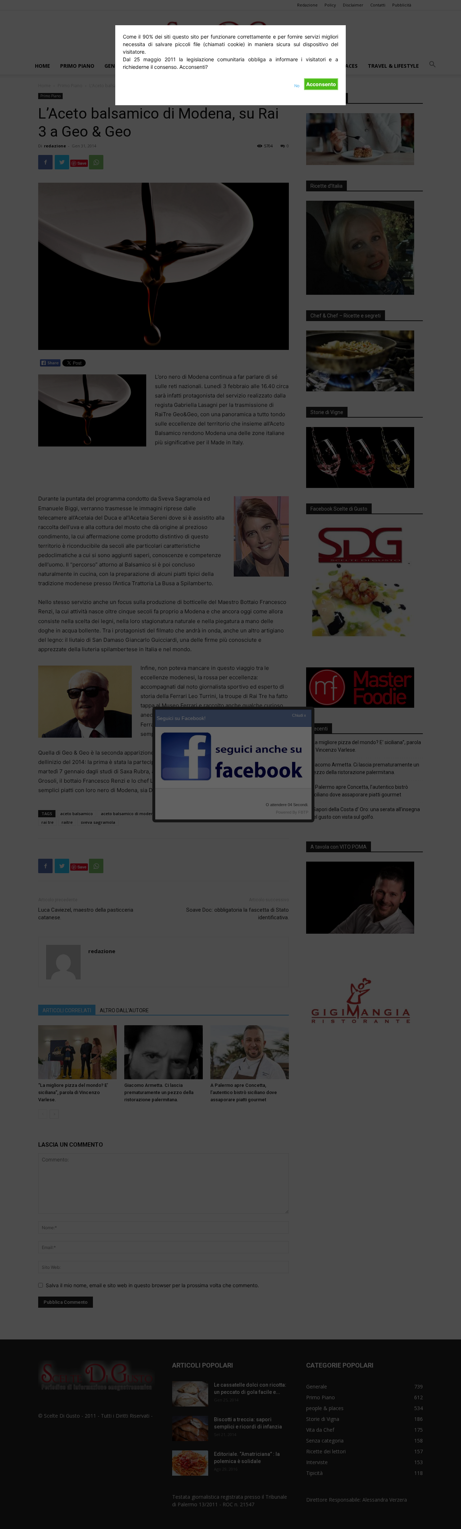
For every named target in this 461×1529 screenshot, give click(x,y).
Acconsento (321, 84)
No (297, 85)
